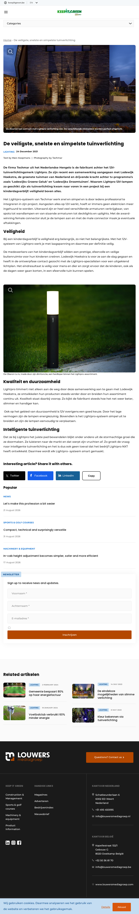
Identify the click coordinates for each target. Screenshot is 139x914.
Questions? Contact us (108, 757)
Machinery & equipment (13, 817)
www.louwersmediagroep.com (114, 884)
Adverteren (41, 801)
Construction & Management (15, 796)
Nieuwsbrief (41, 814)
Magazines (40, 794)
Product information (13, 827)
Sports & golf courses (13, 806)
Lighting (9, 151)
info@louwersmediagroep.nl (112, 816)
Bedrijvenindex (43, 807)
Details (105, 907)
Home (7, 40)
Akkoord (122, 907)
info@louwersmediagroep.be (113, 867)
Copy (91, 475)
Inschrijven (70, 634)
